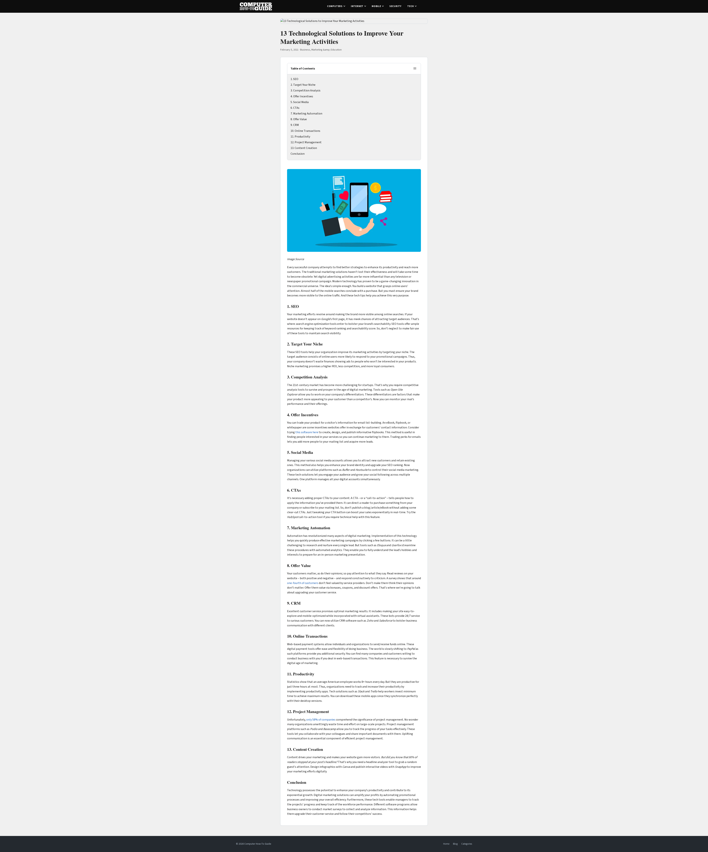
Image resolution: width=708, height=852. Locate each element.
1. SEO (294, 79)
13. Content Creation (304, 148)
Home (446, 844)
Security (395, 6)
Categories (466, 844)
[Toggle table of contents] (414, 69)
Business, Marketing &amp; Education (321, 50)
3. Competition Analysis (305, 90)
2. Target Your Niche (303, 85)
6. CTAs (295, 108)
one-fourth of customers (302, 583)
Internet (357, 6)
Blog (455, 844)
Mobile (376, 6)
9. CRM (295, 125)
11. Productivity (300, 137)
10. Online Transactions (305, 131)
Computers (335, 6)
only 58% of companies (320, 720)
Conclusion (298, 154)
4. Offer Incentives (302, 96)
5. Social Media (300, 102)
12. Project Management (306, 142)
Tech (410, 6)
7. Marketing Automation (306, 114)
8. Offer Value (299, 119)
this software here (306, 432)
